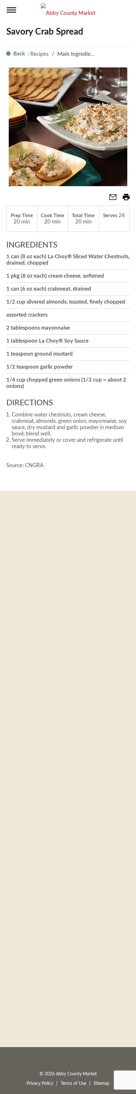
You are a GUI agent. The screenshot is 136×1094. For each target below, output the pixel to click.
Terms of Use (73, 1083)
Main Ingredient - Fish (83, 54)
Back (18, 53)
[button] (110, 199)
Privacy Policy (40, 1083)
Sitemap (101, 1083)
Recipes (39, 54)
